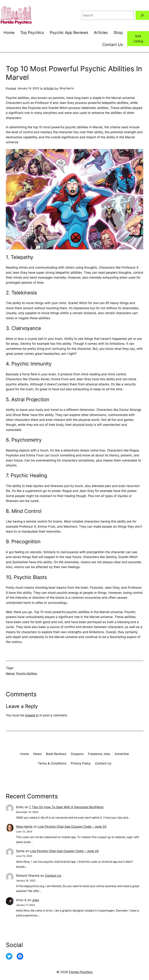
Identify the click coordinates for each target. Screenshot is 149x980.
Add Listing (138, 38)
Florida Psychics (80, 972)
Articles (49, 88)
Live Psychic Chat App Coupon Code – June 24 (72, 826)
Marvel (10, 673)
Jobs (35, 900)
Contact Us (53, 875)
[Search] (142, 15)
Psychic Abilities (26, 673)
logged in (32, 715)
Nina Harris (24, 826)
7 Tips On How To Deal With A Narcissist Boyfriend (66, 807)
